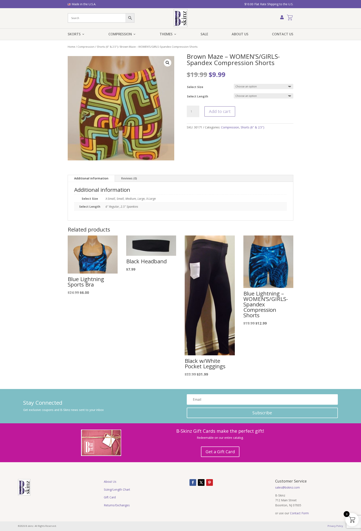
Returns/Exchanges (117, 505)
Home (71, 47)
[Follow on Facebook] (192, 482)
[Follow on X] (201, 482)
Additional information (91, 178)
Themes (166, 34)
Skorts (74, 34)
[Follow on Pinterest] (209, 482)
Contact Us (282, 34)
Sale (204, 34)
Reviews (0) (129, 178)
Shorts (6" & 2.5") (107, 47)
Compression (120, 34)
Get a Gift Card (220, 451)
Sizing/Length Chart (117, 489)
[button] (167, 63)
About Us (240, 34)
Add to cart (220, 111)
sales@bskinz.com (287, 487)
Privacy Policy (335, 525)
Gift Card (110, 497)
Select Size (195, 87)
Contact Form (299, 513)
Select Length (197, 96)
